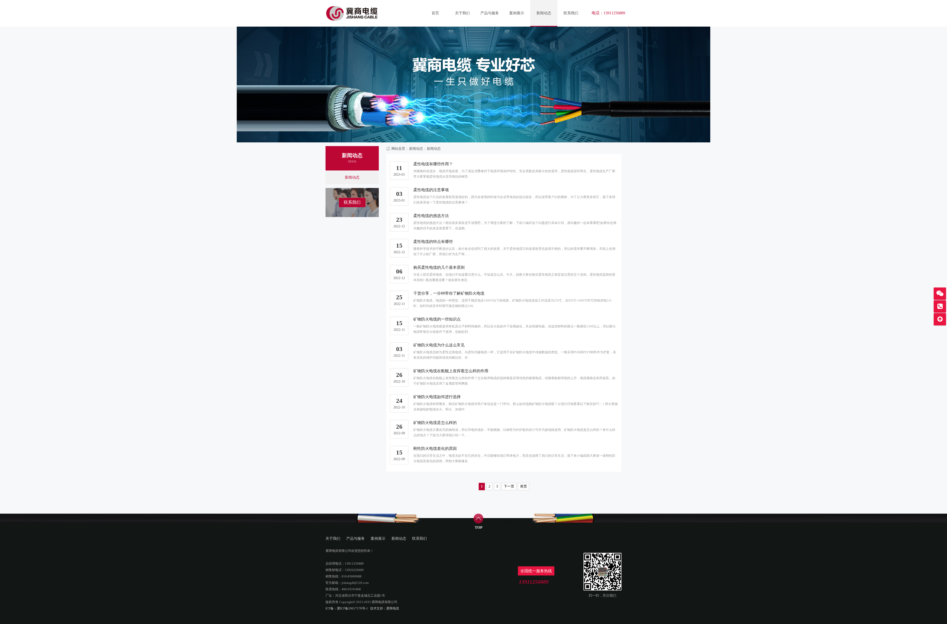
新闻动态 (543, 13)
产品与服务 (489, 13)
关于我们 (462, 13)
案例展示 (516, 13)
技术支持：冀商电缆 (384, 608)
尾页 (523, 486)
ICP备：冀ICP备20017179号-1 (347, 608)
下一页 (509, 486)
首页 (435, 13)
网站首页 (398, 149)
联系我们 (571, 13)
